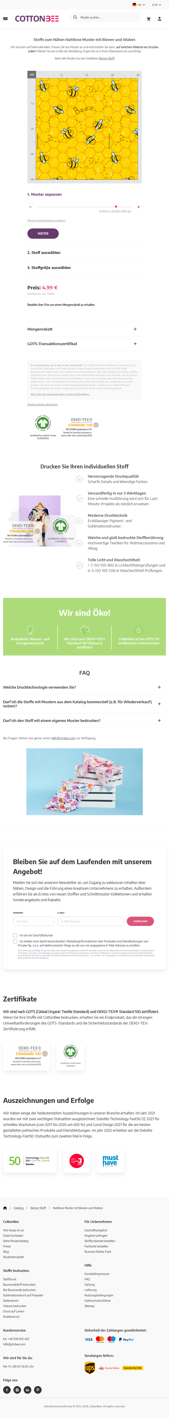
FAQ (87, 1279)
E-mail (61, 913)
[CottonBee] (37, 19)
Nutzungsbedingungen (98, 1295)
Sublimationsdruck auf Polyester (23, 1295)
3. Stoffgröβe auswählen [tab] (49, 267)
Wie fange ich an (13, 1230)
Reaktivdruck (11, 1316)
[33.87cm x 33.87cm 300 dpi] (116, 206)
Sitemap (89, 1306)
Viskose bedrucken (14, 1306)
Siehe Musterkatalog (15, 1241)
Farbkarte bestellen (96, 1246)
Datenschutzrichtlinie (97, 1300)
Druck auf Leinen (13, 1311)
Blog (6, 1251)
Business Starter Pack (97, 1251)
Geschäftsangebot (95, 1230)
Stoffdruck (9, 1279)
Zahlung (89, 1284)
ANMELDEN (140, 921)
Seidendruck (10, 1300)
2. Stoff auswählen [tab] (43, 252)
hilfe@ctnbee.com (63, 738)
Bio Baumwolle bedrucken (19, 1290)
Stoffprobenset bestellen (99, 1241)
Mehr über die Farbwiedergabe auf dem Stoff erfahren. (60, 394)
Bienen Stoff (106, 58)
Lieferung (90, 1290)
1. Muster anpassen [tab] (44, 194)
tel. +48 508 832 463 (16, 1339)
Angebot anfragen (95, 1235)
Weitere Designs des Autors (42, 404)
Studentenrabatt (13, 1257)
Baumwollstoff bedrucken (19, 1284)
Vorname (18, 913)
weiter (43, 233)
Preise (7, 1246)
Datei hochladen (13, 1235)
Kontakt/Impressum (96, 1274)
